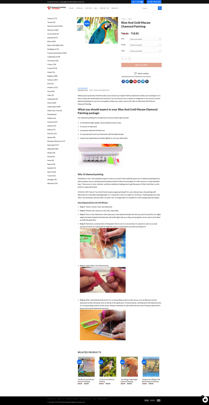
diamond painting (87, 118)
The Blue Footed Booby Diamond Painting (86, 380)
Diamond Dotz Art (90, 203)
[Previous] (88, 30)
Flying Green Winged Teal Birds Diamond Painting (151, 380)
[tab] (83, 90)
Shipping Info (102, 399)
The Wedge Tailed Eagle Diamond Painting (129, 380)
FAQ (95, 8)
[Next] (115, 30)
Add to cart (141, 65)
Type (123, 51)
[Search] (160, 8)
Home (71, 8)
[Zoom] (87, 41)
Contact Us (104, 8)
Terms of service (72, 399)
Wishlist (114, 8)
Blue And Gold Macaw (135, 76)
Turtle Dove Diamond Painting (106, 380)
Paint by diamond (132, 95)
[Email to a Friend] (131, 81)
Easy (144, 76)
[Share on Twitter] (127, 81)
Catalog (79, 8)
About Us (61, 399)
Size (122, 39)
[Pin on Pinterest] (135, 81)
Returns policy (86, 399)
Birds (130, 19)
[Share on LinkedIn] (143, 81)
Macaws (148, 76)
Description (83, 90)
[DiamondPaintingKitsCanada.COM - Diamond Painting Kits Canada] (56, 8)
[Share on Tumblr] (147, 81)
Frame (123, 45)
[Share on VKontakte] (139, 81)
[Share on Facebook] (123, 81)
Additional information (99, 90)
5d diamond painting (93, 174)
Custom (88, 8)
